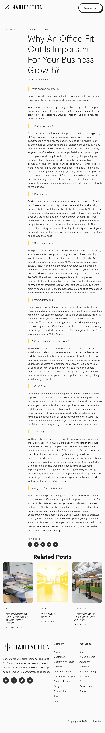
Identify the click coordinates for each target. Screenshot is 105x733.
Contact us (90, 7)
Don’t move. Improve (48, 615)
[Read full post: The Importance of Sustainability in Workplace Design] (18, 582)
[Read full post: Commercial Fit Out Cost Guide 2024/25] (87, 582)
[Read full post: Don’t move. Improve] (52, 582)
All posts (10, 29)
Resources (80, 609)
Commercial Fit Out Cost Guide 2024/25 (84, 616)
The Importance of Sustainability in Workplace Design (16, 618)
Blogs (8, 609)
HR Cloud (55, 148)
